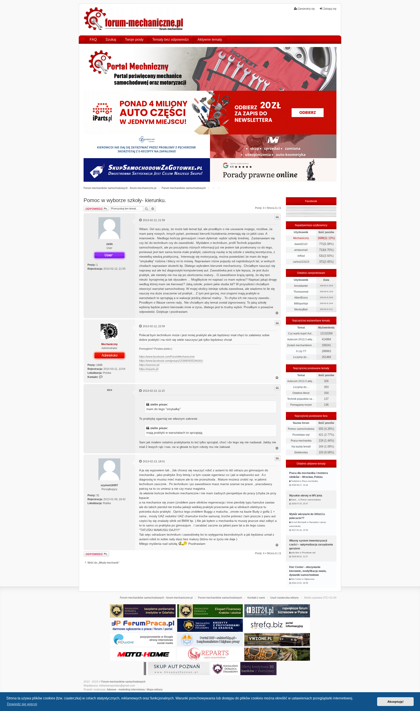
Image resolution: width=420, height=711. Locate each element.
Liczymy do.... (301, 357)
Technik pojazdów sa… (301, 398)
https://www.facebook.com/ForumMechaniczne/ (167, 356)
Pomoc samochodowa (301, 428)
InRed (301, 255)
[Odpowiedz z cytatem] (277, 217)
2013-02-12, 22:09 (153, 326)
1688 (99, 365)
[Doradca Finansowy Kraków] (210, 611)
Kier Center (296, 579)
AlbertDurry (301, 297)
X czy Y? (301, 351)
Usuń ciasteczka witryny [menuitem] (284, 597)
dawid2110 (301, 244)
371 (321, 261)
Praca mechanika (301, 440)
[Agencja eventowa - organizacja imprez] (277, 654)
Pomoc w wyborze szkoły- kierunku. (125, 200)
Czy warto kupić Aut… (301, 333)
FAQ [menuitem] (93, 39)
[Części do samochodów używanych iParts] (210, 113)
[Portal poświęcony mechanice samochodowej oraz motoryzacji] (210, 69)
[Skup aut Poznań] (273, 146)
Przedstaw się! (301, 434)
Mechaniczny (109, 344)
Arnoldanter (301, 285)
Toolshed (295, 481)
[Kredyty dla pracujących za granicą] (210, 625)
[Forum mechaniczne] (134, 19)
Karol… (294, 500)
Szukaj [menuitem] (110, 39)
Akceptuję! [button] (395, 701)
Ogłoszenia (309, 579)
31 (97, 495)
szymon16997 (109, 485)
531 (321, 255)
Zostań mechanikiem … (301, 345)
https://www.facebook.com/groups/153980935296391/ (171, 360)
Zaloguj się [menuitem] (329, 8)
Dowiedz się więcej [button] (22, 704)
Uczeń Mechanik (298, 522)
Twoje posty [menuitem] (134, 39)
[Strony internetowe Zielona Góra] (143, 639)
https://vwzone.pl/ (149, 365)
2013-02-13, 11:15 (153, 390)
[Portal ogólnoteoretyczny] (277, 625)
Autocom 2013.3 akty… (301, 339)
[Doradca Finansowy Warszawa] (243, 668)
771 (321, 244)
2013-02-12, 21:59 (153, 220)
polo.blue (295, 553)
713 (321, 250)
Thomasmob (301, 291)
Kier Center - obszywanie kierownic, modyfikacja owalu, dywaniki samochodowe (307, 571)
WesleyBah (301, 309)
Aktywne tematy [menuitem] (210, 39)
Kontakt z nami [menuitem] (256, 597)
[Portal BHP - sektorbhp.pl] (210, 639)
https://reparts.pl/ (149, 369)
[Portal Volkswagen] (277, 639)
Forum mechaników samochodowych (123, 681)
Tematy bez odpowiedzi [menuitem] (170, 39)
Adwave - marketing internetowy (126, 689)
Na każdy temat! (301, 446)
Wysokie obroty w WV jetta (305, 495)
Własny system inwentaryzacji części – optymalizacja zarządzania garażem (311, 544)
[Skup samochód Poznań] (143, 654)
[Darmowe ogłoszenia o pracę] (143, 625)
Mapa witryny (155, 689)
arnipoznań (301, 250)
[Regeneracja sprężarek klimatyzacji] (210, 654)
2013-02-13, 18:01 (153, 461)
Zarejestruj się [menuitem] (306, 8)
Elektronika (301, 452)
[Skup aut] (147, 170)
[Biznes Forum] (277, 611)
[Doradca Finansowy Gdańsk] (143, 611)
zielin (109, 244)
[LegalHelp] (273, 170)
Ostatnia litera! (301, 393)
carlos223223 (301, 261)
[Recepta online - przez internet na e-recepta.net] (147, 146)
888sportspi (301, 303)
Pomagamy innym (301, 404)
